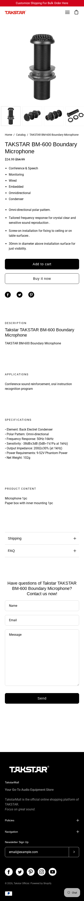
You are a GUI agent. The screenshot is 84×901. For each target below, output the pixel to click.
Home (8, 134)
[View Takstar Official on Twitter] (20, 872)
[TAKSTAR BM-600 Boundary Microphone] (11, 116)
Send (42, 698)
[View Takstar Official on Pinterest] (31, 872)
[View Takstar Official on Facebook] (9, 872)
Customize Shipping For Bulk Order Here (42, 3)
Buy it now (42, 279)
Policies (9, 820)
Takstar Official (21, 883)
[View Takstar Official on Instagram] (42, 872)
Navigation (11, 831)
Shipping (14, 538)
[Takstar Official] (15, 12)
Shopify (47, 883)
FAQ (11, 551)
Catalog (21, 134)
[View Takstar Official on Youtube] (52, 872)
